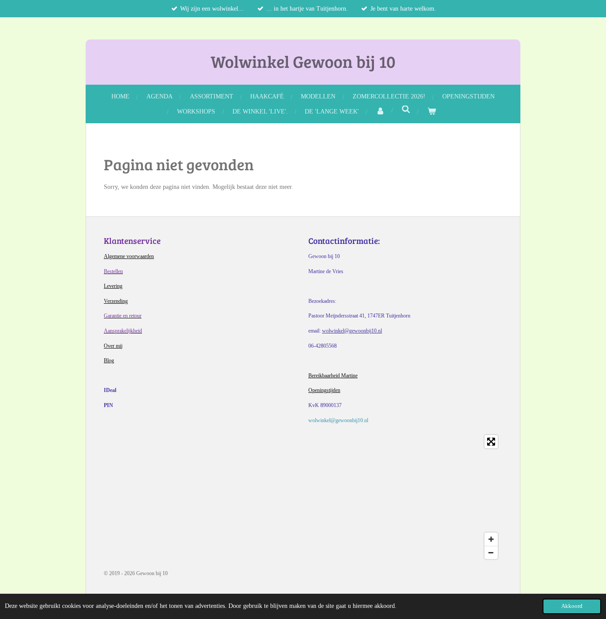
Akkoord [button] (571, 606)
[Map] (303, 497)
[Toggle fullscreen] (491, 441)
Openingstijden (324, 390)
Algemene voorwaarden (129, 256)
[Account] (380, 111)
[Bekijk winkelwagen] (431, 111)
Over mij (113, 346)
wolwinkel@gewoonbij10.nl (352, 331)
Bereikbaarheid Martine (333, 375)
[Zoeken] (406, 110)
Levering (113, 286)
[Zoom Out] (491, 552)
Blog (109, 360)
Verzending (116, 301)
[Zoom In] (491, 539)
